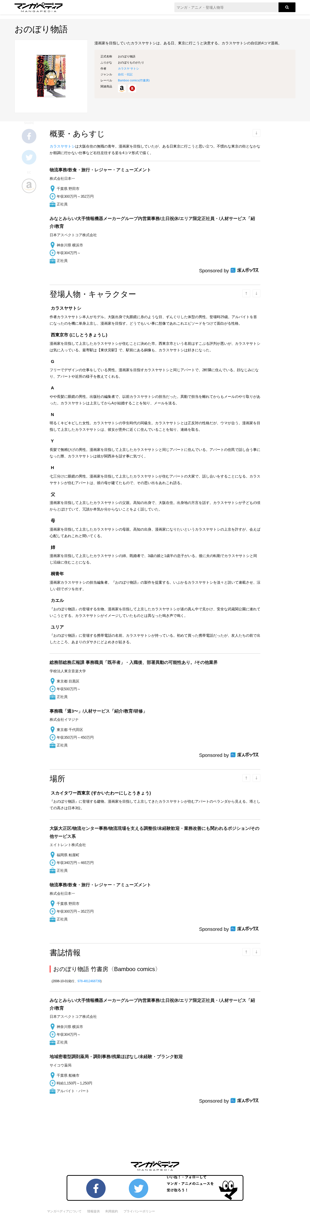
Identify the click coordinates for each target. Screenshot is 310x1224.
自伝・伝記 (125, 74)
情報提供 (93, 1211)
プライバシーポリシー (139, 1211)
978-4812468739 (89, 981)
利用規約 (111, 1211)
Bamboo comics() (134, 80)
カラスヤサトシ (62, 146)
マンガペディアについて (64, 1211)
